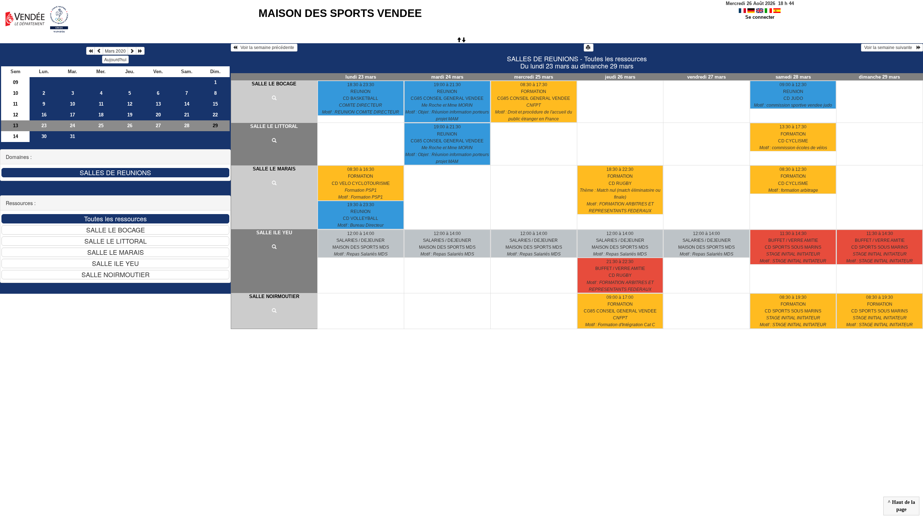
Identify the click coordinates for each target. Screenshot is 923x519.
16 (44, 114)
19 (129, 114)
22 (215, 114)
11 (15, 104)
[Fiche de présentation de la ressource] (274, 98)
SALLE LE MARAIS (274, 169)
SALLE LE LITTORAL (274, 126)
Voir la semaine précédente (266, 47)
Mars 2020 (115, 51)
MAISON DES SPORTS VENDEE (340, 13)
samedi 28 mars (793, 77)
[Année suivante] (140, 51)
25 (100, 125)
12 (129, 104)
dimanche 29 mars (879, 77)
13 (158, 104)
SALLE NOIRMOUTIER (274, 296)
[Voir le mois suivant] (132, 51)
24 (72, 125)
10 (15, 93)
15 (215, 104)
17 (72, 114)
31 (72, 136)
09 (15, 82)
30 (44, 136)
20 (158, 114)
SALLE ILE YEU (274, 232)
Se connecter (759, 17)
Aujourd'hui (115, 59)
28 (186, 125)
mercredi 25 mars (533, 77)
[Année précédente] (90, 51)
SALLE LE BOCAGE (274, 83)
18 (100, 114)
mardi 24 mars (447, 77)
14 (186, 104)
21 (186, 114)
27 (158, 125)
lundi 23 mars (360, 77)
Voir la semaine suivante (890, 47)
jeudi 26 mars (620, 77)
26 (129, 125)
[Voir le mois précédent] (98, 51)
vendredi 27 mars (706, 77)
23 (44, 125)
